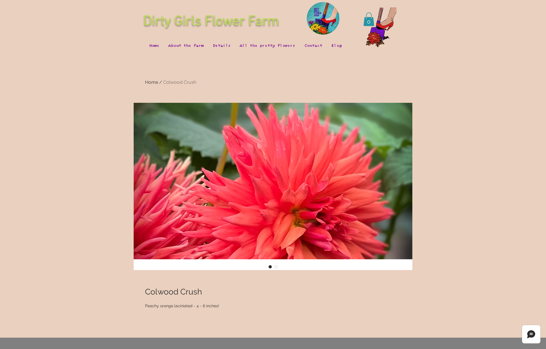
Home (151, 82)
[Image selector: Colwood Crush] (270, 266)
